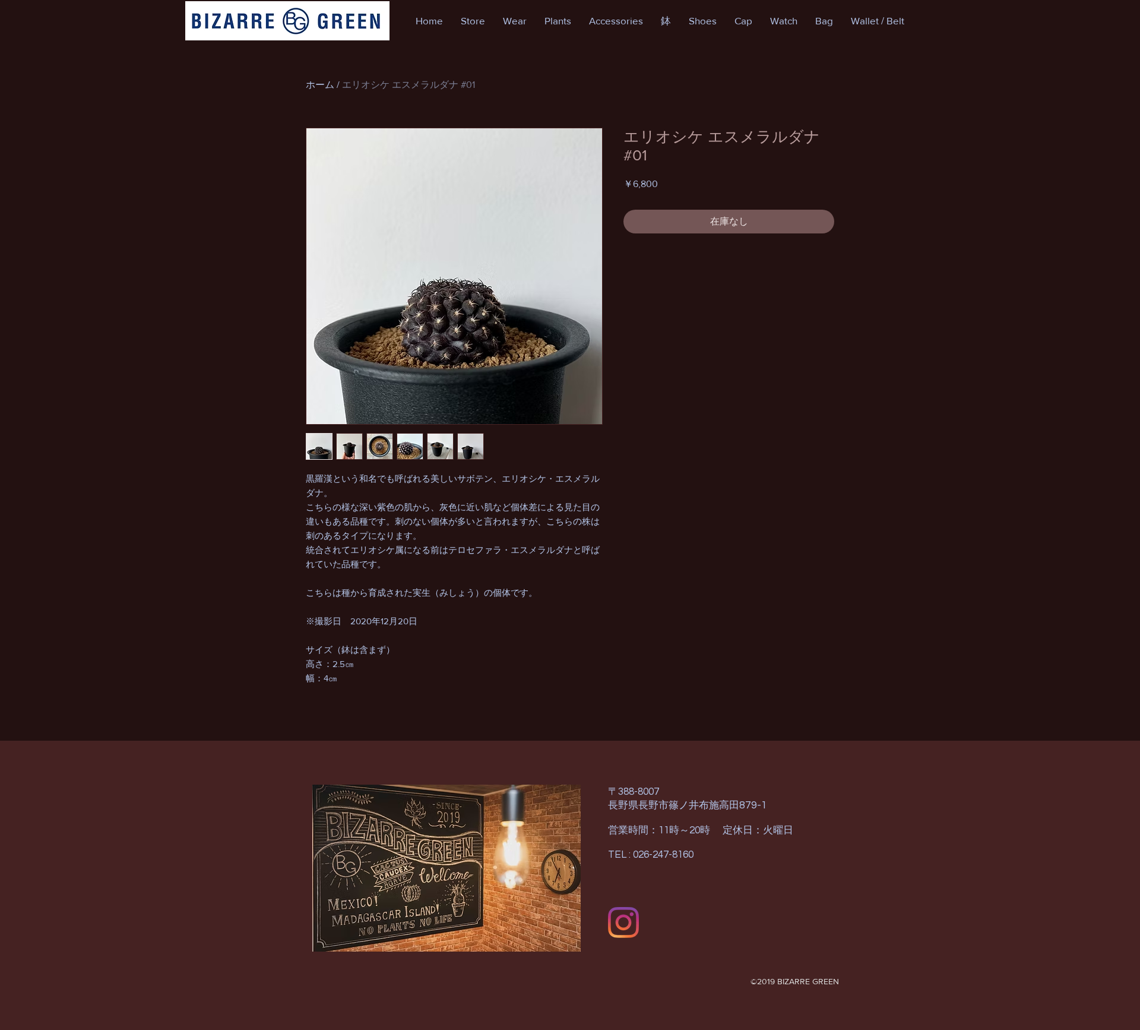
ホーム (320, 85)
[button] (473, 21)
